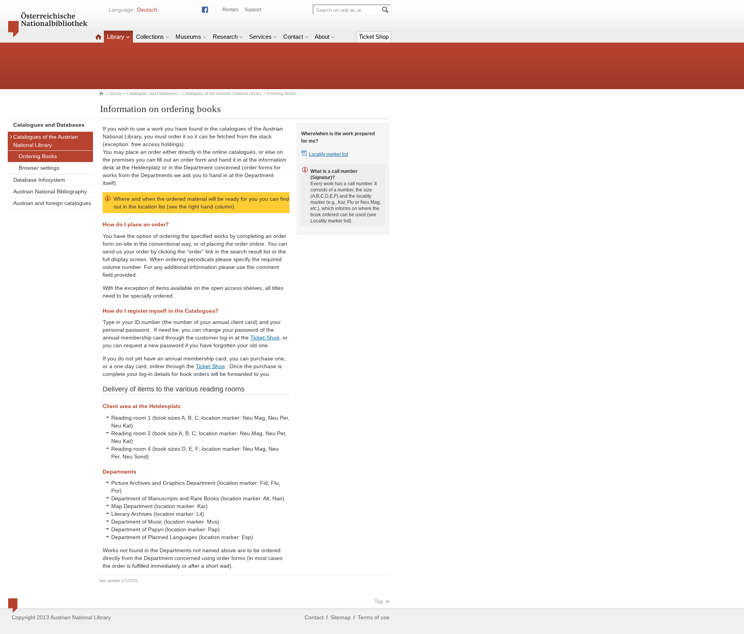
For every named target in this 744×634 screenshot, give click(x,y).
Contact (293, 36)
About (322, 36)
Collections (150, 36)
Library (115, 36)
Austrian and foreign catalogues (52, 203)
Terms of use (373, 617)
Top (378, 601)
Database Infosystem (39, 180)
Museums (188, 36)
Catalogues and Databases (151, 93)
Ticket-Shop (264, 337)
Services (260, 36)
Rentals (230, 9)
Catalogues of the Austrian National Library (222, 93)
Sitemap (341, 617)
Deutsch (147, 10)
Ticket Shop (374, 36)
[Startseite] (98, 37)
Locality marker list (328, 154)
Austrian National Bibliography (50, 191)
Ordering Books (38, 156)
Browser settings (39, 168)
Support (253, 9)
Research (225, 36)
